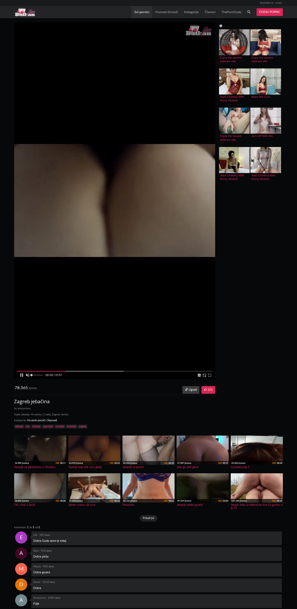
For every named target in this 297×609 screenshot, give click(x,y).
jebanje (19, 426)
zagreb (82, 426)
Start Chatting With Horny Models (232, 98)
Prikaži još (148, 518)
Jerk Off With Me (262, 136)
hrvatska (71, 426)
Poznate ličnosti (166, 12)
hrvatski (60, 426)
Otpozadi (52, 420)
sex (27, 426)
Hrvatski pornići (36, 420)
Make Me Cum (260, 96)
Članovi (210, 12)
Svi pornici (141, 12)
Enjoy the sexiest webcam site (231, 59)
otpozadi (48, 426)
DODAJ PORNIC (269, 12)
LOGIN (279, 3)
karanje (36, 426)
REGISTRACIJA (267, 3)
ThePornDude (231, 12)
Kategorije (191, 12)
